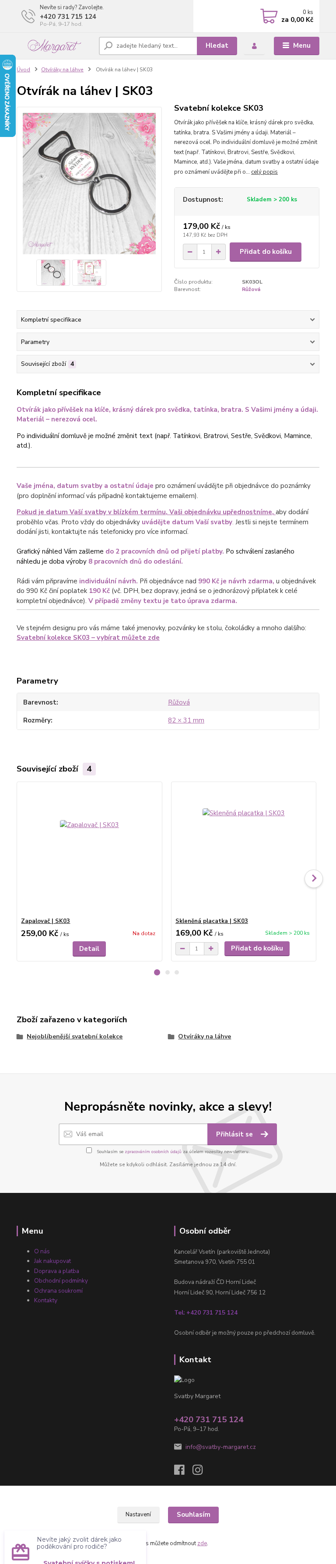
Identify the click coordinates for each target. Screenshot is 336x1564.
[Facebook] (183, 1472)
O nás (42, 1251)
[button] (157, 972)
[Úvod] (54, 46)
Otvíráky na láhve (62, 69)
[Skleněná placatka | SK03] (243, 849)
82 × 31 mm (186, 720)
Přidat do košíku (266, 251)
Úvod (23, 69)
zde (202, 1543)
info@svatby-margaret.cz (221, 1447)
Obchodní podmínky (61, 1280)
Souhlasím (193, 1514)
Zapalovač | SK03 (45, 921)
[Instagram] (201, 1472)
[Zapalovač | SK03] (89, 849)
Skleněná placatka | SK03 (211, 921)
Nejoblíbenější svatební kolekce (74, 1036)
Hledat (217, 45)
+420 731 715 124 (68, 16)
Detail (89, 948)
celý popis (264, 172)
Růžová (251, 289)
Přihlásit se (235, 1134)
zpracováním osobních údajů (153, 1152)
